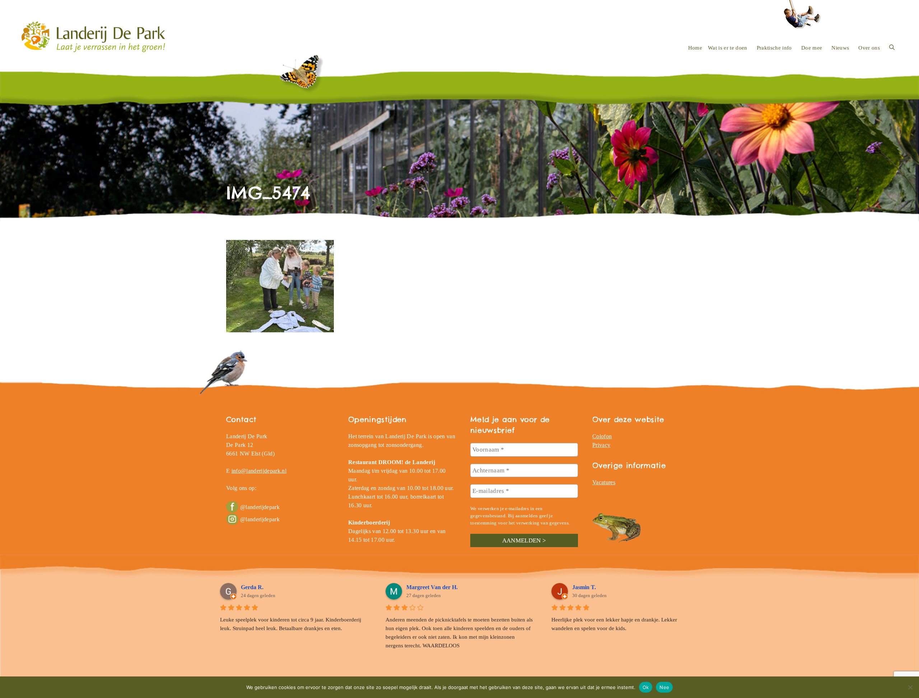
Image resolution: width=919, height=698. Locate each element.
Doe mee (811, 48)
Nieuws (840, 48)
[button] (891, 47)
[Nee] (910, 687)
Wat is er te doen (727, 48)
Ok (646, 687)
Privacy (601, 445)
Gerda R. (252, 587)
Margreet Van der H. (432, 587)
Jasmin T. (584, 587)
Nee (664, 687)
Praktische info (774, 48)
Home (695, 48)
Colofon (602, 436)
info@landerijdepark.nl (259, 471)
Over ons (869, 48)
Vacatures (603, 482)
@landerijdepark (260, 507)
